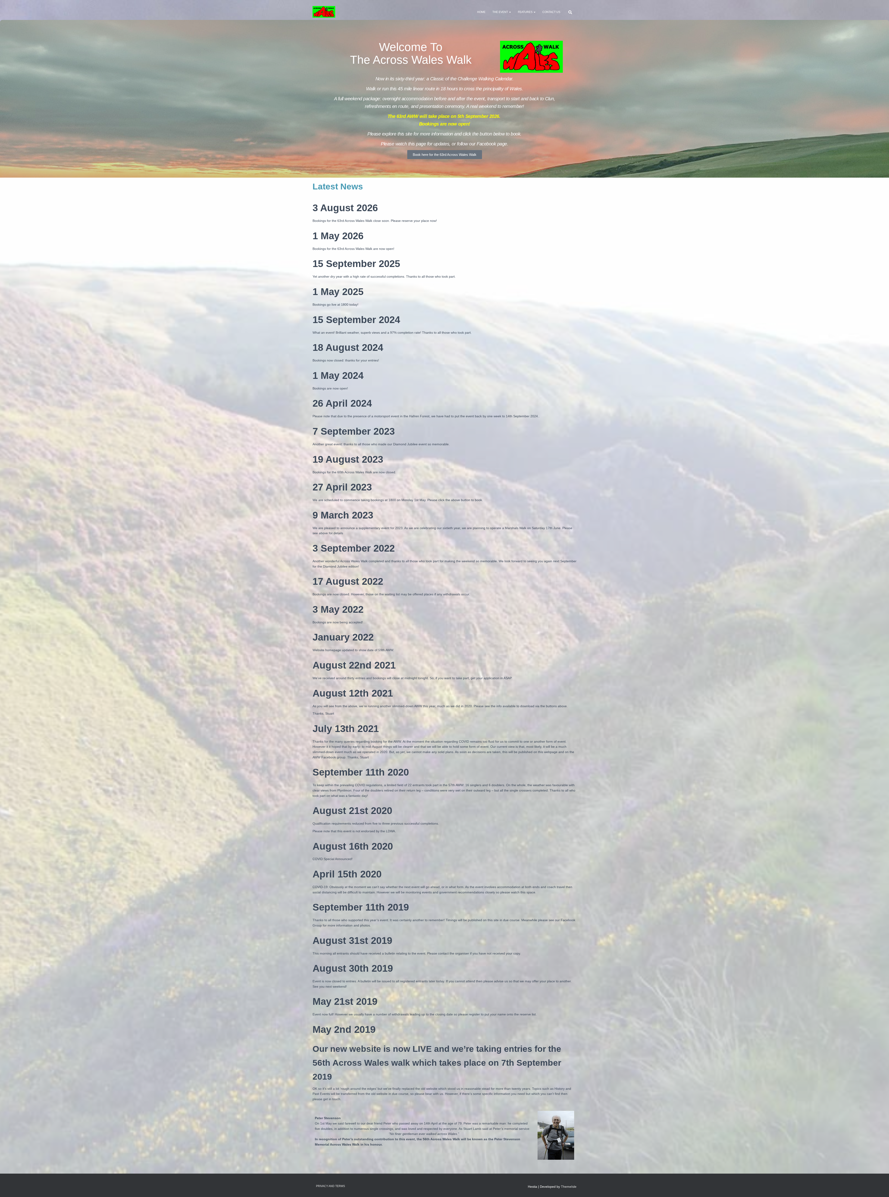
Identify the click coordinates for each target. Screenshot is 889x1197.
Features (525, 12)
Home (481, 12)
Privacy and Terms (330, 1186)
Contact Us (551, 12)
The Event (500, 12)
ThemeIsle (568, 1186)
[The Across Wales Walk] (324, 12)
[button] (510, 12)
